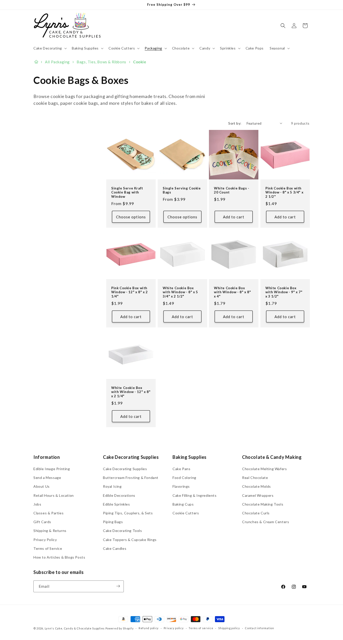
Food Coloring (184, 478)
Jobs (37, 504)
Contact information (259, 628)
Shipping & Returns (50, 531)
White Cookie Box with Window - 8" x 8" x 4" (232, 292)
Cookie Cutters (186, 513)
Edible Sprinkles (116, 504)
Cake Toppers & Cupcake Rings (130, 539)
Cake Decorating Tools (122, 531)
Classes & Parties (48, 513)
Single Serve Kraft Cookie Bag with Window (127, 192)
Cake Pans (181, 469)
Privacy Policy (45, 539)
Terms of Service (47, 548)
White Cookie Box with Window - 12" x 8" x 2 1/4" (130, 392)
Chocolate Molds (256, 486)
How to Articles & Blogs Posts (59, 557)
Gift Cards (42, 522)
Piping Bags (113, 522)
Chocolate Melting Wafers (264, 469)
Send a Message (47, 478)
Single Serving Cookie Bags (182, 190)
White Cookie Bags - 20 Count (231, 190)
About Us (41, 486)
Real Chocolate (255, 478)
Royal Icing (112, 486)
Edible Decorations (119, 495)
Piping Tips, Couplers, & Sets (128, 513)
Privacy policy (174, 628)
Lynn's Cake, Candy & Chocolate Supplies (75, 628)
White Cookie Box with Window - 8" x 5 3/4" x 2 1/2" (180, 292)
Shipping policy (229, 628)
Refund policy (149, 628)
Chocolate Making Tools (262, 504)
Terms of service (201, 628)
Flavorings (181, 486)
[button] (49, 48)
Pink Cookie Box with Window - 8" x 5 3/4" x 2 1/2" (284, 192)
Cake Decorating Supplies (125, 469)
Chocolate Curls (256, 513)
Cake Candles (114, 548)
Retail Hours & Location (53, 495)
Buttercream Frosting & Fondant (130, 478)
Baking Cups (183, 504)
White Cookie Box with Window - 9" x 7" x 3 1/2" (284, 292)
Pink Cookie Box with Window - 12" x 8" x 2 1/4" (129, 292)
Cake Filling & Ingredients (195, 495)
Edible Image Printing (51, 469)
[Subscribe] (118, 586)
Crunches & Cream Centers (265, 522)
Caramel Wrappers (258, 495)
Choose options (131, 216)
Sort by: (234, 123)
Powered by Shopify (119, 628)
